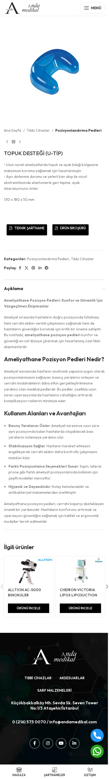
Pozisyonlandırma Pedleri (78, 130)
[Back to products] (13, 142)
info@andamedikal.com (73, 721)
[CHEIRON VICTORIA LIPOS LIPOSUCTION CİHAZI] (80, 570)
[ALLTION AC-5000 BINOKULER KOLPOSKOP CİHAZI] (28, 570)
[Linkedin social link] (40, 268)
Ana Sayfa (12, 130)
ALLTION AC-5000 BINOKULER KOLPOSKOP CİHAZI (26, 594)
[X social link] (26, 268)
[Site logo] (22, 7)
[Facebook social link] (20, 268)
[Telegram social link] (46, 268)
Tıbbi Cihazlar (38, 130)
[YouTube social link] (61, 743)
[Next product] (20, 142)
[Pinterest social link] (33, 268)
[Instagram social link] (48, 743)
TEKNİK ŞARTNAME (28, 228)
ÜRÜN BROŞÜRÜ (72, 228)
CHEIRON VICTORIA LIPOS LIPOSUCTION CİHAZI (78, 594)
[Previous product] (7, 142)
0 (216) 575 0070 (29, 721)
